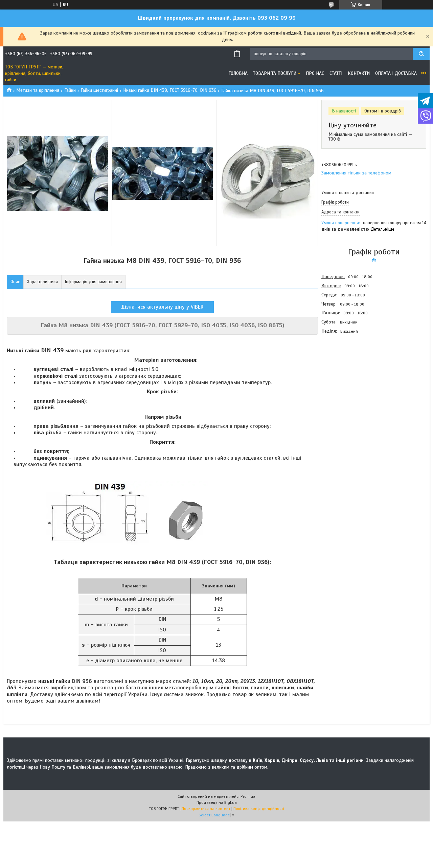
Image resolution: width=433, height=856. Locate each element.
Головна (238, 73)
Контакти (359, 73)
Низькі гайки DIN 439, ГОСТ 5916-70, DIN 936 (169, 90)
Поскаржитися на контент (206, 808)
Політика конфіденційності (258, 808)
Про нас (315, 73)
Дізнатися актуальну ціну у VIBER (162, 307)
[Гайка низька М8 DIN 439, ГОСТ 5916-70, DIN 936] (345, 372)
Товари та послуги (274, 73)
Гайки (70, 90)
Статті (335, 73)
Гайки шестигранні (99, 90)
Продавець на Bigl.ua (217, 802)
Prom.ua (248, 796)
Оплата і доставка (396, 73)
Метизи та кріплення (37, 90)
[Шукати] (421, 54)
